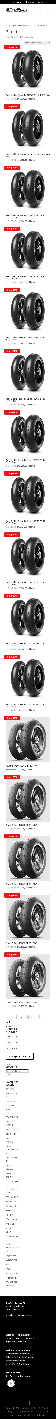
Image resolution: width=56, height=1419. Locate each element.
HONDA (9, 1215)
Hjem (8, 25)
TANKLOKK (11, 1277)
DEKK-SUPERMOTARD (12, 1150)
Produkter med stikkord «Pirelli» (26, 25)
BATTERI (10, 1089)
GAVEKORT (11, 1201)
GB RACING (11, 1206)
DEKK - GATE (12, 1129)
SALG (8, 1268)
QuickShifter (11, 1259)
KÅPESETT (11, 1223)
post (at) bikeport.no (22, 1334)
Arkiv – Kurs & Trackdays (17, 1364)
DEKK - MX (11, 1134)
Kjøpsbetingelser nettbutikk (19, 1353)
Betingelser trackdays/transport (21, 1357)
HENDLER (10, 1210)
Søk (8, 1074)
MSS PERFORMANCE (12, 1247)
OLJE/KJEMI (11, 1255)
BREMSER (10, 1101)
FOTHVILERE (12, 1197)
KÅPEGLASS (11, 1219)
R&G (8, 1264)
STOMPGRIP (11, 1273)
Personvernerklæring (15, 1360)
